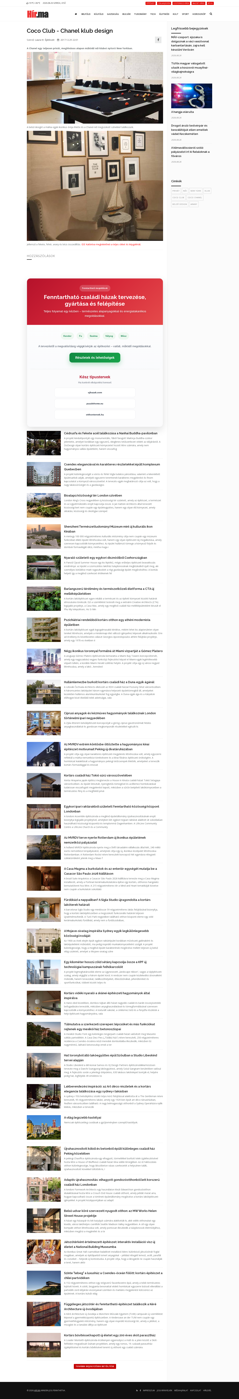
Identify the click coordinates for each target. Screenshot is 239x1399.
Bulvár (126, 14)
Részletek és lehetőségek (94, 357)
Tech (153, 14)
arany (194, 204)
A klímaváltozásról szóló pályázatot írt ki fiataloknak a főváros (190, 152)
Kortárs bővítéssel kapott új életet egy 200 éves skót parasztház (110, 1335)
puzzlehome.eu (94, 403)
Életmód (164, 14)
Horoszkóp (199, 14)
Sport (185, 14)
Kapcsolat (195, 1390)
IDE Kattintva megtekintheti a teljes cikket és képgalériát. (111, 244)
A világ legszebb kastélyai (82, 1117)
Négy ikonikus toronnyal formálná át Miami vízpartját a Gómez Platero (113, 651)
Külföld (98, 14)
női (185, 191)
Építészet (49, 39)
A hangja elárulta (182, 112)
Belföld (85, 14)
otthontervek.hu (95, 414)
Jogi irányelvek (164, 1390)
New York (196, 191)
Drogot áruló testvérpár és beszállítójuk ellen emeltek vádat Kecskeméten (189, 129)
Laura (38, 39)
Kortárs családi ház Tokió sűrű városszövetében (98, 775)
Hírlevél (207, 1390)
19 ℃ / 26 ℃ (34, 3)
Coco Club (178, 197)
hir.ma (37, 1390)
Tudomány (140, 14)
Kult (175, 14)
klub (207, 191)
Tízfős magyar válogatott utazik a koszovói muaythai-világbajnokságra (189, 67)
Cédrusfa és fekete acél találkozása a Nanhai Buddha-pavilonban (110, 433)
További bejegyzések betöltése (95, 1366)
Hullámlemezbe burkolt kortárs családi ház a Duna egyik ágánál (109, 682)
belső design (180, 204)
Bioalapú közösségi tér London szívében (93, 495)
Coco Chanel (195, 197)
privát (176, 191)
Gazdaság (113, 14)
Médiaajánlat (181, 1390)
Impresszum (149, 1390)
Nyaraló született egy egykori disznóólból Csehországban (105, 557)
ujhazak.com (95, 392)
